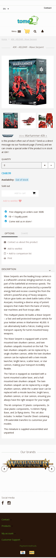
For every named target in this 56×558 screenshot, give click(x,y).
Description (9, 269)
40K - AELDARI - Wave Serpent (24, 39)
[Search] (35, 31)
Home (4, 39)
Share (24, 233)
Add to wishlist (10, 200)
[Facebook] (3, 502)
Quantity (6, 159)
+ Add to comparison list (19, 253)
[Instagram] (9, 502)
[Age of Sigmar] (28, 464)
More (32, 135)
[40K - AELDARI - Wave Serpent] (10, 121)
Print (9, 258)
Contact (47, 7)
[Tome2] (28, 20)
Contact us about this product (22, 242)
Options (9, 233)
